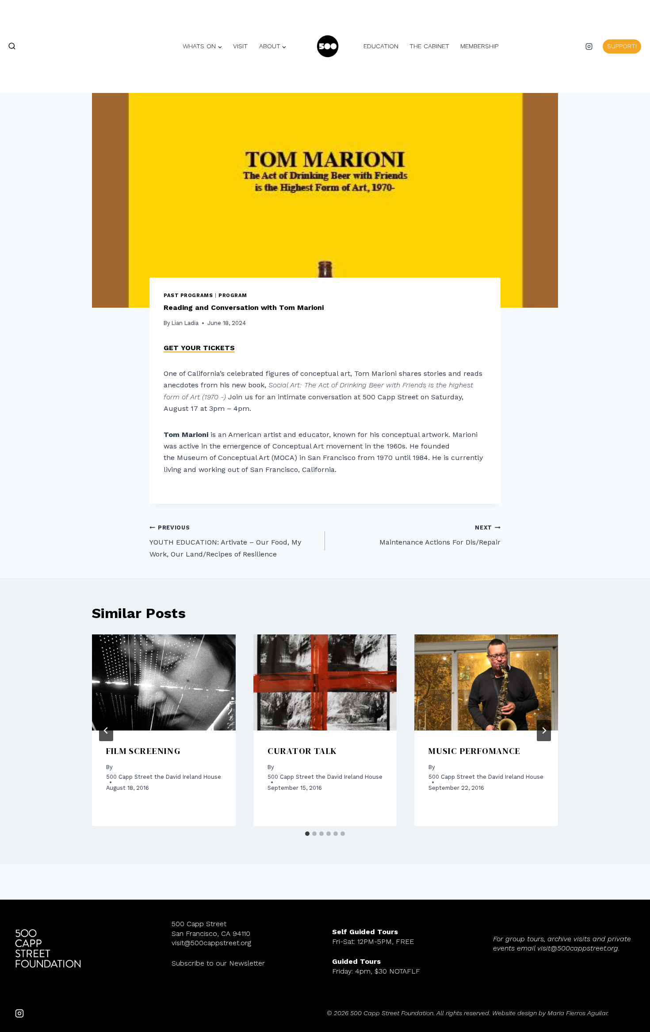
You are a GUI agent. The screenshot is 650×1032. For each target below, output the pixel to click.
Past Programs (188, 295)
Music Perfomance (474, 751)
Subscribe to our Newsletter (218, 963)
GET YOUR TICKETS (199, 348)
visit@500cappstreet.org (211, 943)
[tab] (307, 833)
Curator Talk (302, 751)
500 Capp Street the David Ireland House (163, 776)
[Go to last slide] (106, 730)
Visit (240, 46)
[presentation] (164, 682)
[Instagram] (589, 46)
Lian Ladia (185, 323)
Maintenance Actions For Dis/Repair (440, 535)
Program (232, 295)
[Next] (544, 730)
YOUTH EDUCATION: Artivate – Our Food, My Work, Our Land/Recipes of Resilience (225, 541)
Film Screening (143, 751)
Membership (479, 46)
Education (380, 46)
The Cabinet (429, 46)
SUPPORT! (622, 46)
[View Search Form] (8, 46)
